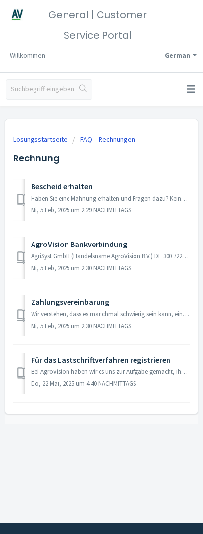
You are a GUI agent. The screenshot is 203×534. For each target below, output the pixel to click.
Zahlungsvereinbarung (70, 302)
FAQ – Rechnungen (107, 139)
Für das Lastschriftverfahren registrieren (100, 360)
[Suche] (83, 89)
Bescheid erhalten (62, 186)
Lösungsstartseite (41, 139)
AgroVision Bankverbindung (79, 244)
